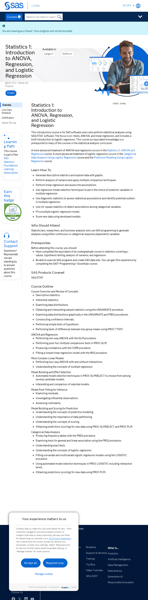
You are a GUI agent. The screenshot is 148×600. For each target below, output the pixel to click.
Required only (55, 563)
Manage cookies (44, 574)
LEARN (35, 5)
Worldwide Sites (138, 6)
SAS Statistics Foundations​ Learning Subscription (11, 165)
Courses (12, 17)
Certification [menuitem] (8, 117)
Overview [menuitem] (6, 105)
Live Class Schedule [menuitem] (7, 111)
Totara (80, 528)
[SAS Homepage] (15, 6)
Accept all (30, 563)
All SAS (127, 5)
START (11, 93)
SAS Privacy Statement (60, 538)
